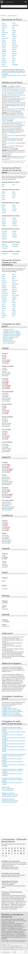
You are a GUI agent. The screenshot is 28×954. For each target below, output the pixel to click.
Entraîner (14, 44)
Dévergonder (15, 45)
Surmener (4, 62)
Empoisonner (5, 38)
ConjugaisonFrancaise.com (8, 705)
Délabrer (14, 51)
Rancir (3, 64)
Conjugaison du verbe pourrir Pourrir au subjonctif (14, 754)
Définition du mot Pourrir (12, 82)
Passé (4, 475)
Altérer (3, 29)
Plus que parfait (7, 391)
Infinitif (4, 572)
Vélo (8, 876)
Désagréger (15, 64)
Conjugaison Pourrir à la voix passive (10, 713)
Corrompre (4, 27)
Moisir (13, 34)
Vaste (5, 875)
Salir (13, 57)
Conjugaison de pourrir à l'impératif (11, 335)
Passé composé (7, 366)
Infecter (14, 32)
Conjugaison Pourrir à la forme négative (11, 710)
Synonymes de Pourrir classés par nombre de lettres (11, 170)
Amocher (4, 55)
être (8, 644)
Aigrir (13, 62)
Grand (23, 875)
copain (6, 868)
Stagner (14, 40)
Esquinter (14, 49)
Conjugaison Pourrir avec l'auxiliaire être (11, 714)
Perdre (3, 47)
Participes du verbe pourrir (8, 793)
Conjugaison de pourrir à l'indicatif (11, 331)
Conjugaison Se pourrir (7, 716)
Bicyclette (3, 876)
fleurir (17, 691)
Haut (9, 875)
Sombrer (14, 59)
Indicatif (5, 348)
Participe (5, 595)
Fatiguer (4, 60)
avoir (11, 644)
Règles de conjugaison (11, 663)
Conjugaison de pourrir (8, 329)
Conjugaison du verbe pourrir (11, 324)
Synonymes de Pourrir (12, 19)
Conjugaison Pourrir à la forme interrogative (12, 711)
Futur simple (6, 429)
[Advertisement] (14, 12)
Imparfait (5, 379)
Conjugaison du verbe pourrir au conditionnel (12, 769)
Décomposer (5, 32)
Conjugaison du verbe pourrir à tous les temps (12, 722)
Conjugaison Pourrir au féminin (9, 708)
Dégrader (4, 51)
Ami (2, 868)
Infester (14, 38)
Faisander (14, 36)
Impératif (5, 548)
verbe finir (9, 671)
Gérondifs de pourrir (8, 340)
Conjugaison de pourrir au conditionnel (12, 334)
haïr (21, 691)
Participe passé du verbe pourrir (9, 796)
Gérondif (5, 614)
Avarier (3, 23)
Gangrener (14, 47)
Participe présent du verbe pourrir (10, 794)
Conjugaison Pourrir (6, 707)
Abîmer (14, 23)
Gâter (13, 27)
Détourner (4, 44)
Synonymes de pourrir (8, 338)
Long (2, 875)
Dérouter (4, 49)
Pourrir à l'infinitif (6, 787)
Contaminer (4, 66)
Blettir (3, 30)
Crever (13, 60)
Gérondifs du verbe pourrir (8, 799)
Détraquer (14, 53)
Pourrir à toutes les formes (9, 341)
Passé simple (7, 404)
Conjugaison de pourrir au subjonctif (11, 332)
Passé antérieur (7, 417)
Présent (5, 353)
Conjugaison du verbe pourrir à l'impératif (12, 778)
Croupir (3, 40)
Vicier (3, 36)
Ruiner (3, 57)
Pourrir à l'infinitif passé (7, 790)
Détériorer (4, 25)
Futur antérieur (7, 442)
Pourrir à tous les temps (8, 343)
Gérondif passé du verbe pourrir (9, 802)
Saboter (14, 55)
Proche (3, 867)
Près (7, 867)
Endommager (15, 25)
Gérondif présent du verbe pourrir (10, 800)
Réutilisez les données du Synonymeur (12, 915)
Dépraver (4, 45)
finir (20, 679)
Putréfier (14, 30)
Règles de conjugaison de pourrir (11, 337)
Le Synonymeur (9, 2)
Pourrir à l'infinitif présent (8, 788)
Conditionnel (7, 515)
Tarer (13, 29)
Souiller (3, 34)
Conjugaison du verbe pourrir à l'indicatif (11, 727)
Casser (3, 53)
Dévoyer (4, 42)
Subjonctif (6, 457)
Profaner (4, 59)
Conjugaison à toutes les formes (12, 697)
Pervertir (14, 42)
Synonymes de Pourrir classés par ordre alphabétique (11, 262)
